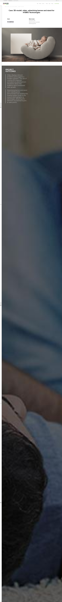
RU (57, 0)
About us (47, 3)
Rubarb (6, 6)
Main (37, 3)
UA (58, 0)
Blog (49, 3)
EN (56, 0)
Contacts (52, 3)
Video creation (12, 6)
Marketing (15, 6)
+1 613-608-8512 (5, 0)
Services (43, 3)
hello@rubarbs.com (10, 0)
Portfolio (40, 3)
